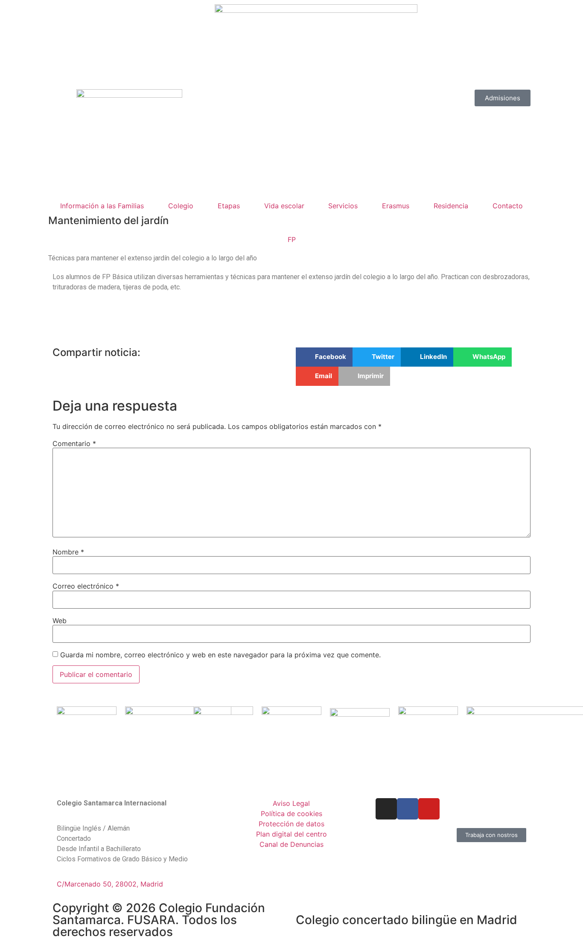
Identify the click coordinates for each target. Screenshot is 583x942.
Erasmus (395, 205)
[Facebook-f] (407, 809)
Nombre (68, 551)
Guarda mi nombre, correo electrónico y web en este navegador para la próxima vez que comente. (220, 654)
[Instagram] (386, 809)
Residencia (451, 205)
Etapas (229, 205)
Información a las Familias (102, 205)
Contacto (508, 205)
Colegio (180, 205)
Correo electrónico (85, 586)
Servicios (343, 205)
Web (59, 620)
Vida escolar (284, 205)
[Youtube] (429, 809)
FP (292, 239)
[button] (324, 357)
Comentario (74, 443)
